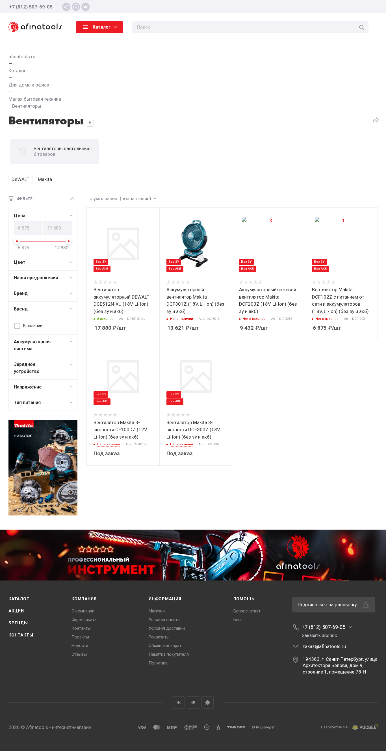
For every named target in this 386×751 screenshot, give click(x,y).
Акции (16, 611)
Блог (237, 619)
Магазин (157, 611)
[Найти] (361, 27)
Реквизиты (159, 637)
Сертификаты (84, 619)
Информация (165, 598)
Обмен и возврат (165, 645)
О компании (82, 611)
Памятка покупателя (169, 654)
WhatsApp (207, 702)
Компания (83, 598)
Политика (158, 663)
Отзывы (79, 654)
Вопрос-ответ (247, 611)
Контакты (20, 635)
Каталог (18, 598)
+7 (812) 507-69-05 (31, 7)
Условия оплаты (165, 619)
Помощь (244, 598)
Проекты (80, 637)
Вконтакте (179, 702)
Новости (79, 645)
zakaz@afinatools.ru (324, 646)
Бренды (18, 622)
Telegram (193, 702)
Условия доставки (167, 628)
